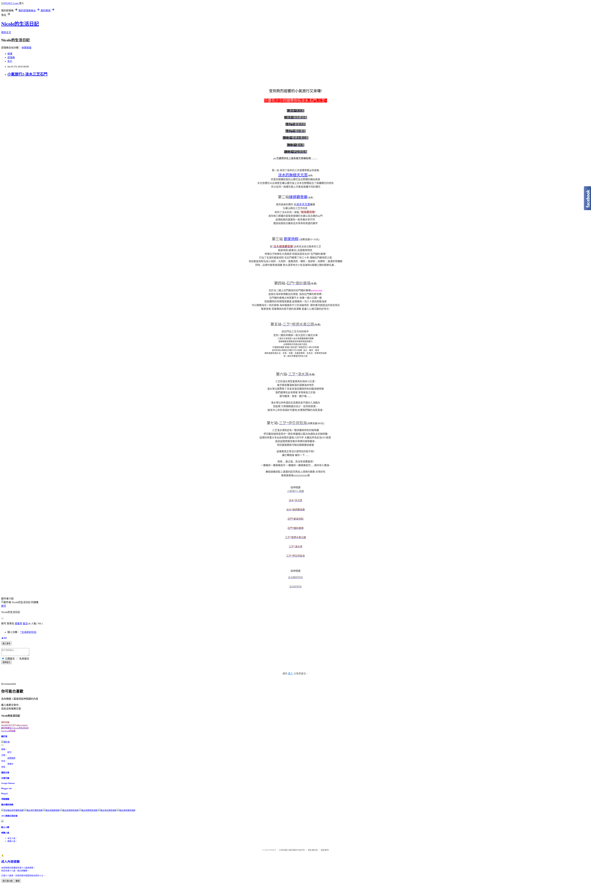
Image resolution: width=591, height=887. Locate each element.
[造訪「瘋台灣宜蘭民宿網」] (12, 810)
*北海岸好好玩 (28, 632)
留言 (25, 623)
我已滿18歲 (7, 881)
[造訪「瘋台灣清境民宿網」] (69, 810)
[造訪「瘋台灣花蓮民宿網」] (33, 810)
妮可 (3, 606)
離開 (18, 881)
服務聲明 (325, 850)
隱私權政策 (313, 850)
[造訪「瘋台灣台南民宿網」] (107, 810)
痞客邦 (18, 623)
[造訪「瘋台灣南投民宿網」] (88, 810)
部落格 (11, 57)
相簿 (9, 53)
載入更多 (6, 643)
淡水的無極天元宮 (293, 175)
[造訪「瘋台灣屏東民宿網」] (126, 810)
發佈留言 (6, 662)
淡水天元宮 (303, 204)
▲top (4, 637)
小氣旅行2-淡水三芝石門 (27, 74)
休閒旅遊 (26, 47)
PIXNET (272, 850)
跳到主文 (6, 32)
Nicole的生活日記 (20, 24)
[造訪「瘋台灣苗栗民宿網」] (51, 810)
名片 (9, 61)
